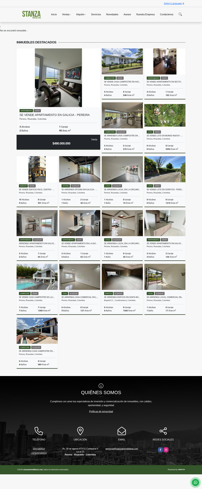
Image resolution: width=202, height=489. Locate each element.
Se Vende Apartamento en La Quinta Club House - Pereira (80, 243)
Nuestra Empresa (145, 14)
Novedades (112, 14)
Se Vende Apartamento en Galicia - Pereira (55, 115)
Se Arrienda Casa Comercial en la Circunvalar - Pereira (80, 297)
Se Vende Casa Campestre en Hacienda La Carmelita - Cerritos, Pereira (122, 82)
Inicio (54, 14)
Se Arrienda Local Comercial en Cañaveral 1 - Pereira (165, 297)
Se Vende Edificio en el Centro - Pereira (37, 189)
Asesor (127, 14)
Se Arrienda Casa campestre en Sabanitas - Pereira (37, 351)
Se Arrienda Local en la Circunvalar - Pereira (122, 189)
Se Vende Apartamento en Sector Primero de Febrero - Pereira (165, 82)
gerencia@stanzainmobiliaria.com (121, 448)
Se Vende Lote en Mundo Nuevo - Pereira (165, 135)
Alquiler (80, 14)
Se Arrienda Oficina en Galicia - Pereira (80, 189)
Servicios (96, 14)
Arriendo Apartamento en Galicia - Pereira (37, 243)
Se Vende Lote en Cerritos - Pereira (165, 189)
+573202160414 (39, 453)
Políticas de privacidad (101, 411)
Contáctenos (166, 14)
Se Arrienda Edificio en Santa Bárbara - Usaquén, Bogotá (122, 297)
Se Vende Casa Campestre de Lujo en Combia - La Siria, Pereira (37, 297)
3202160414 (39, 448)
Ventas (65, 14)
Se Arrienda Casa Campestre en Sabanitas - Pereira (122, 135)
